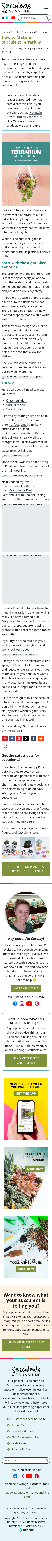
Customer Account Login (28, 1419)
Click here (8, 828)
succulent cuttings (21, 486)
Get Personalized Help (26, 1437)
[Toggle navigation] (46, 7)
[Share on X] (26, 738)
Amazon (32, 117)
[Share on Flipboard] (19, 738)
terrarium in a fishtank (19, 302)
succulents (14, 335)
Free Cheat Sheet (23, 1431)
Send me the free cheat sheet (26, 1060)
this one (32, 698)
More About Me (26, 988)
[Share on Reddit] (41, 738)
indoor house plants (23, 252)
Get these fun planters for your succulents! (26, 869)
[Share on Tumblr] (33, 738)
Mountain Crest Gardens (24, 115)
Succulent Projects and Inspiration (29, 32)
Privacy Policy (21, 1449)
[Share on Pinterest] (5, 738)
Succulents (13, 409)
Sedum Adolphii (25, 495)
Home (5, 32)
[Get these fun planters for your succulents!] (26, 848)
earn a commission (19, 104)
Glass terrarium (16, 400)
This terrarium (11, 326)
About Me (18, 1425)
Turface (14, 424)
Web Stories (20, 1443)
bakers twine (35, 608)
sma (24, 424)
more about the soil (31, 433)
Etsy (9, 121)
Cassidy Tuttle (21, 48)
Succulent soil (15, 405)
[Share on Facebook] (12, 738)
